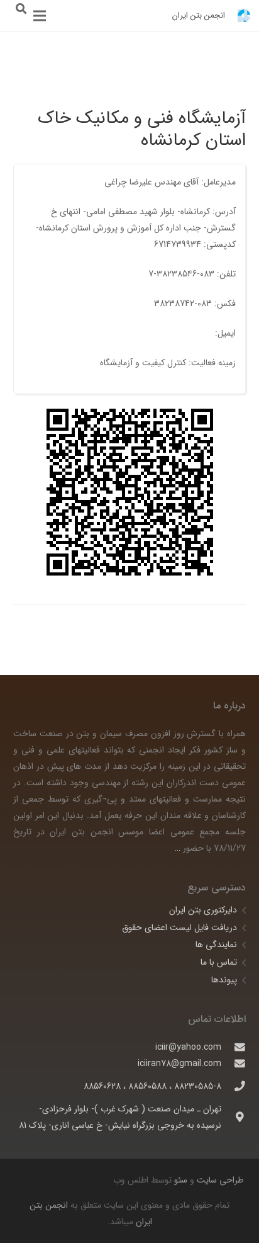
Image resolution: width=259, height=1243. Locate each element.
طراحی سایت (218, 1180)
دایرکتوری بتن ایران (203, 910)
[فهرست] (39, 15)
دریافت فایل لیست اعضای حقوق (179, 927)
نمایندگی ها (216, 944)
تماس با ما (219, 962)
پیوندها (224, 980)
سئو (180, 1180)
